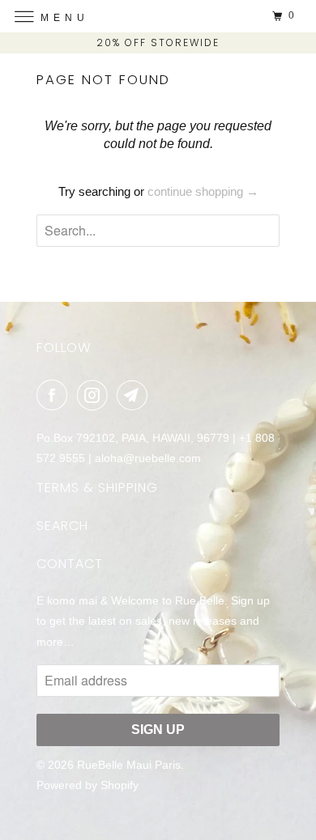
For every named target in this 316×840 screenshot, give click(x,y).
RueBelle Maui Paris (129, 764)
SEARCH (62, 525)
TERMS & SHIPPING (97, 487)
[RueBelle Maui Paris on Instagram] (95, 395)
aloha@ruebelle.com (148, 458)
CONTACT (69, 563)
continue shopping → (202, 191)
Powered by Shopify (87, 784)
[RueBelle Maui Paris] (158, 16)
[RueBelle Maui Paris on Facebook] (55, 395)
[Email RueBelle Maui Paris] (135, 395)
